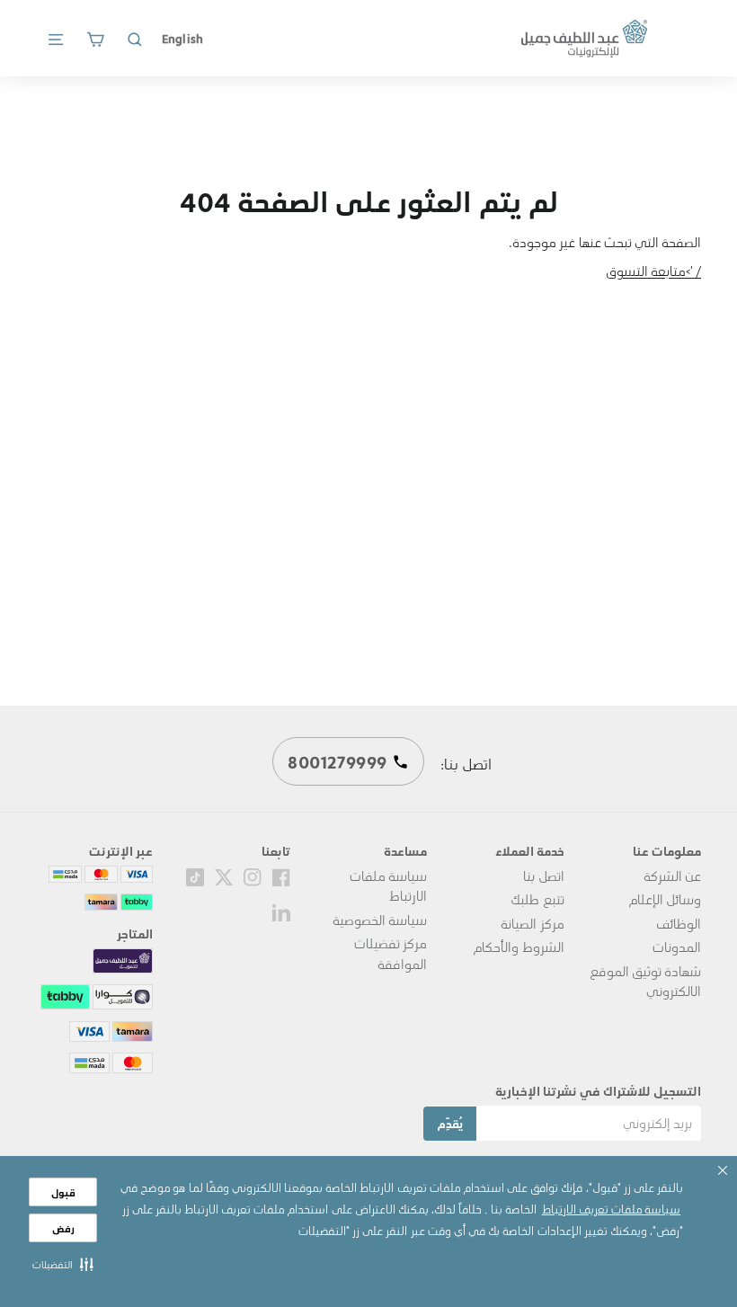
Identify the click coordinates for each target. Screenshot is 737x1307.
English (182, 38)
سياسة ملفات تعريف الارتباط (611, 1208)
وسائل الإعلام (664, 899)
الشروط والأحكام (518, 946)
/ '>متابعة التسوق (653, 270)
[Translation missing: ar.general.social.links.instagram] (253, 875)
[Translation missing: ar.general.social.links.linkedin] (281, 910)
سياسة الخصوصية (380, 919)
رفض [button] (63, 1228)
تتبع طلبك (537, 899)
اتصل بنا (543, 875)
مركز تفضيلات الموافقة (390, 953)
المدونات (677, 946)
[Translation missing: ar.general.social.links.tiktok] (195, 875)
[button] (63, 1263)
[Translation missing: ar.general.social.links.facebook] (281, 875)
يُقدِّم (450, 1123)
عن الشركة (672, 875)
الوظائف (678, 923)
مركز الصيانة (532, 923)
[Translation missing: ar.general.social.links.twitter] (224, 875)
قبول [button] (63, 1192)
